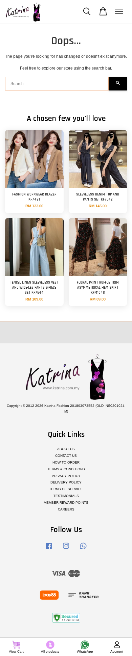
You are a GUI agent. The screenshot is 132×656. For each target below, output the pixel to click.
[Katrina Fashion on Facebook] (48, 549)
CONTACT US (66, 455)
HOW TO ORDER (66, 462)
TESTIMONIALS (66, 496)
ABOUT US (66, 449)
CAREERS (66, 509)
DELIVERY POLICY (66, 482)
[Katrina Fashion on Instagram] (66, 549)
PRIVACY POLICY (66, 476)
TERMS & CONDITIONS (66, 469)
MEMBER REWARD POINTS (66, 502)
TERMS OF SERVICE (66, 489)
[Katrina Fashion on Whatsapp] (83, 549)
